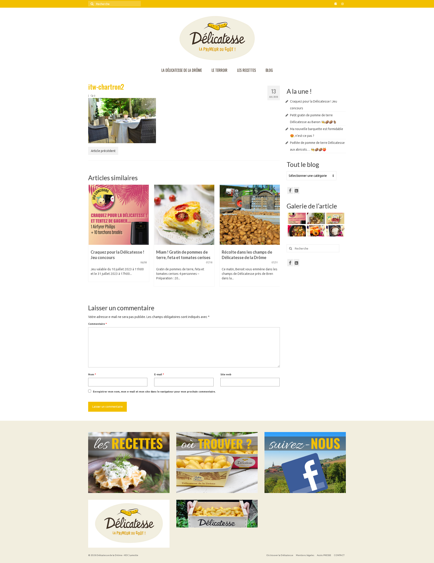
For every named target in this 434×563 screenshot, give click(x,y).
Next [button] (276, 240)
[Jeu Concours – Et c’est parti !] (249, 215)
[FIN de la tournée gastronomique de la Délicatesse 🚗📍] (315, 230)
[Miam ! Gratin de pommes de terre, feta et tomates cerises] (118, 215)
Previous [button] (92, 240)
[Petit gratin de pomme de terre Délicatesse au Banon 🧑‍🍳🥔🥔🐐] (315, 218)
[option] (118, 238)
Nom (92, 374)
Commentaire (97, 323)
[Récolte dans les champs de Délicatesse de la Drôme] (184, 215)
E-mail (159, 374)
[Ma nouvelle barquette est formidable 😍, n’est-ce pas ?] (334, 218)
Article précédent (103, 151)
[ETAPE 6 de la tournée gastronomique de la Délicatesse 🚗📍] (334, 230)
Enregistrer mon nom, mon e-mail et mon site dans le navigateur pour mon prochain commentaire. (154, 391)
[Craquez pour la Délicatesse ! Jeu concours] (296, 218)
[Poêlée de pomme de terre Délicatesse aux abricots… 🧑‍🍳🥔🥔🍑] (296, 230)
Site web (225, 374)
